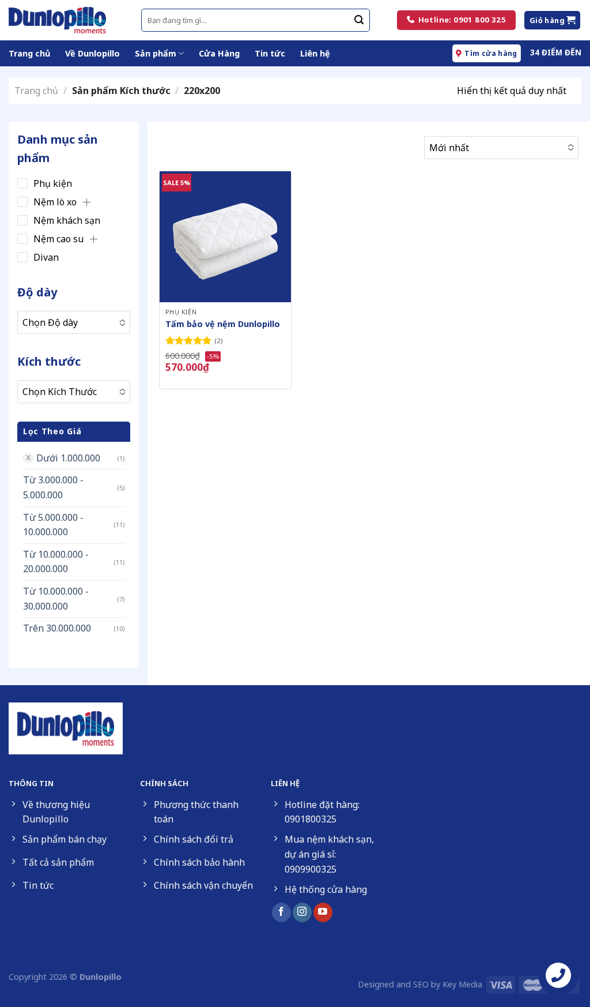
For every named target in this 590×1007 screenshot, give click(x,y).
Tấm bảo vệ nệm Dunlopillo (222, 324)
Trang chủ (29, 53)
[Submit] (359, 20)
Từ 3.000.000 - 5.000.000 (53, 487)
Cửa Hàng (219, 53)
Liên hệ (315, 53)
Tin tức (270, 53)
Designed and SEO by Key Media (420, 984)
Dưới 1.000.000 (68, 458)
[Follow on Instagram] (302, 912)
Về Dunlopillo (92, 53)
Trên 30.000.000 (57, 628)
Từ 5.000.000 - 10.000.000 (53, 525)
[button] (86, 202)
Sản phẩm (155, 53)
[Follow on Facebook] (281, 912)
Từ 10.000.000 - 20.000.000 (56, 562)
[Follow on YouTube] (322, 912)
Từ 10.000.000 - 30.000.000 (56, 599)
